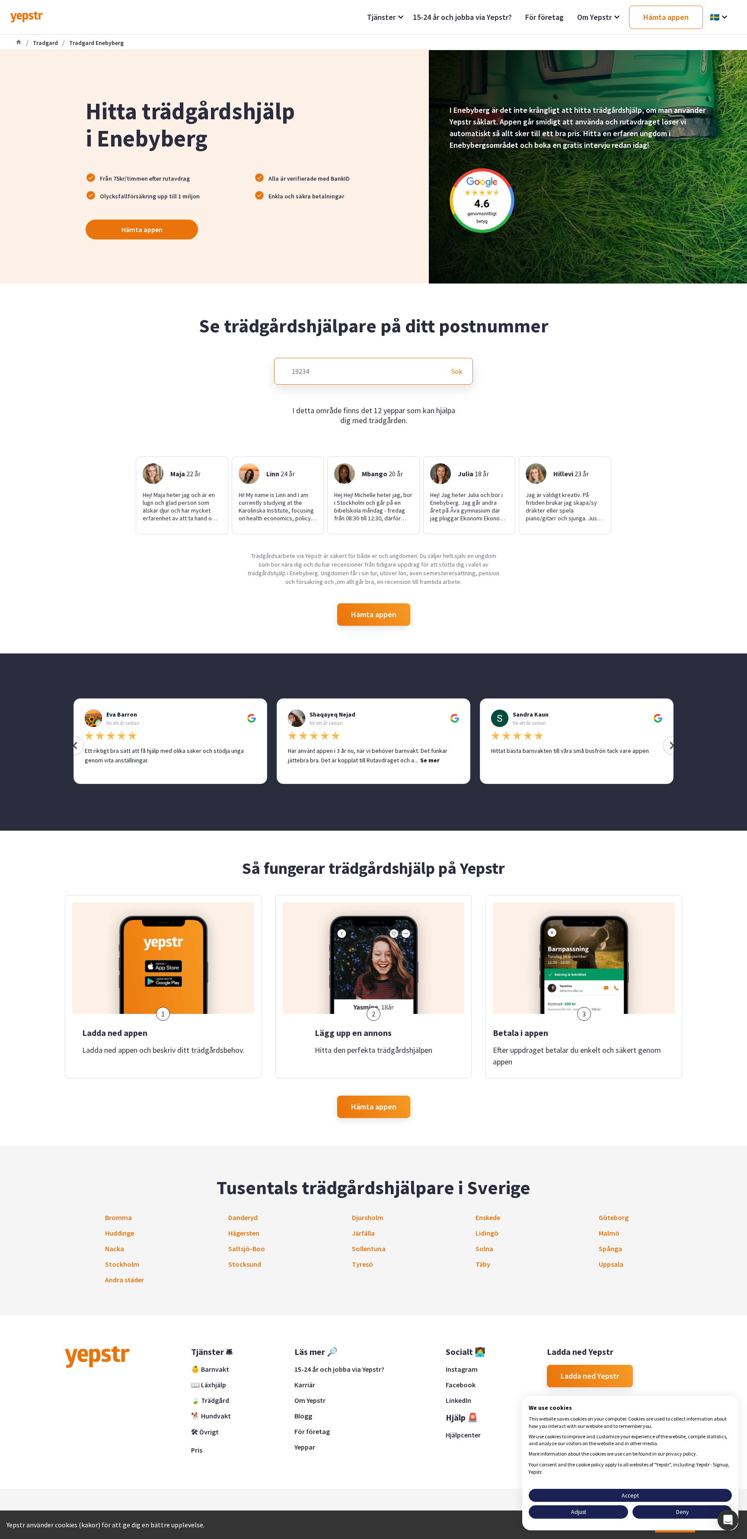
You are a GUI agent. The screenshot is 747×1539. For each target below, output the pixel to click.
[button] (728, 1520)
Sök (456, 371)
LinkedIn (458, 1400)
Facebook (461, 1384)
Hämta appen (142, 229)
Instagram (462, 1369)
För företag (312, 1431)
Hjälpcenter (463, 1435)
